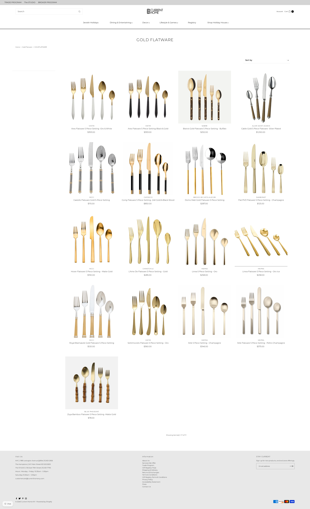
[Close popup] (188, 218)
